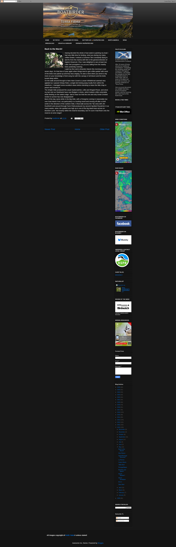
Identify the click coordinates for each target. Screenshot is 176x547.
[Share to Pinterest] (82, 118)
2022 (119, 397)
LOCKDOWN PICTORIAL (70, 40)
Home (77, 129)
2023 (119, 394)
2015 (119, 414)
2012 (119, 422)
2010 (119, 427)
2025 (119, 389)
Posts (119, 518)
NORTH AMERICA (113, 40)
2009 (119, 498)
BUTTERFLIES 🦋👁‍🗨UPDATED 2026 (93, 40)
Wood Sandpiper (122, 478)
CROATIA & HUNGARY (65, 43)
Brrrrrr (120, 482)
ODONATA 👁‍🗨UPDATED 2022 (84, 43)
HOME (47, 40)
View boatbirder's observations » (126, 289)
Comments (120, 520)
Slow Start (121, 484)
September (122, 437)
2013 (119, 419)
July (120, 442)
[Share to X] (79, 118)
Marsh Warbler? (121, 474)
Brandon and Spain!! (122, 470)
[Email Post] (71, 118)
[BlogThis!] (77, 118)
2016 (119, 412)
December (122, 429)
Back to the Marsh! (121, 449)
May (120, 447)
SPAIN (125, 40)
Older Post (104, 129)
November (122, 432)
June (120, 444)
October (121, 434)
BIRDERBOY (119, 275)
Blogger (100, 543)
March (121, 490)
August (121, 439)
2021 (119, 399)
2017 (119, 409)
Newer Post (50, 129)
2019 (119, 404)
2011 (118, 424)
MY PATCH (56, 40)
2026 (119, 387)
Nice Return (121, 453)
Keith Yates (69, 535)
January (121, 495)
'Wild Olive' (121, 464)
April (120, 487)
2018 (119, 407)
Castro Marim (122, 462)
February (121, 492)
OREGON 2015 (49, 43)
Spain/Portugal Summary (122, 456)
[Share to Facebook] (81, 118)
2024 (119, 392)
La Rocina (121, 459)
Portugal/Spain (122, 467)
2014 (119, 417)
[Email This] (75, 118)
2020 (119, 402)
